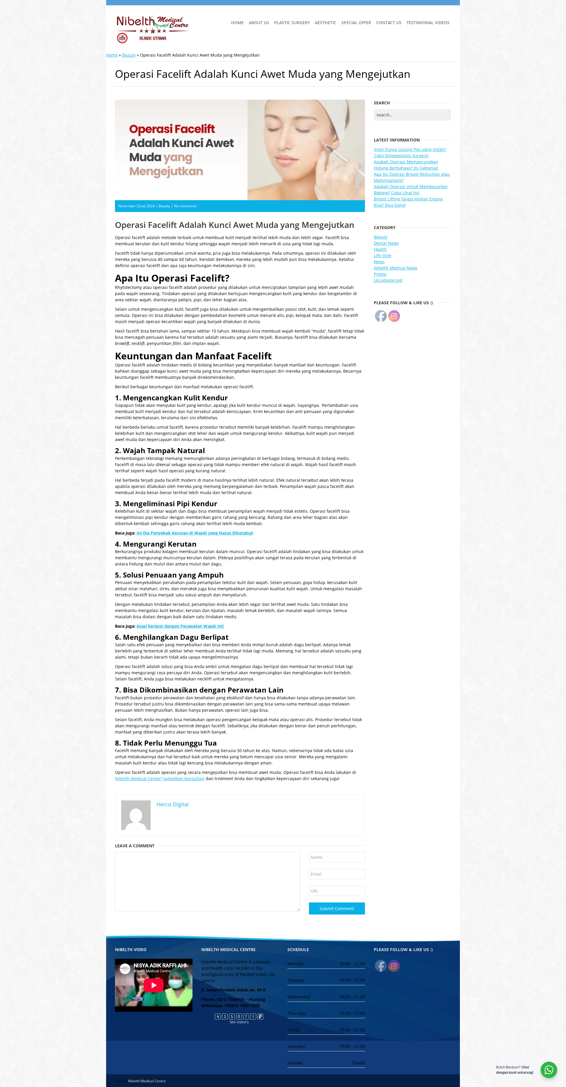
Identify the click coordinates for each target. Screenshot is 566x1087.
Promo (380, 274)
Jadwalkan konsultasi (184, 778)
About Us (259, 22)
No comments (185, 205)
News (379, 261)
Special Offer (356, 22)
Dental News (386, 243)
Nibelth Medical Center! (138, 778)
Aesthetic (325, 22)
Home (237, 22)
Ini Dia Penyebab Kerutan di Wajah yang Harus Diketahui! (194, 533)
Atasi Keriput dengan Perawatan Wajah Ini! (180, 626)
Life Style (382, 255)
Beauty (129, 55)
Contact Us (389, 22)
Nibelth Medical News (395, 268)
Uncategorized (388, 280)
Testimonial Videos (428, 22)
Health (380, 249)
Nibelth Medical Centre (147, 1080)
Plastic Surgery (292, 22)
